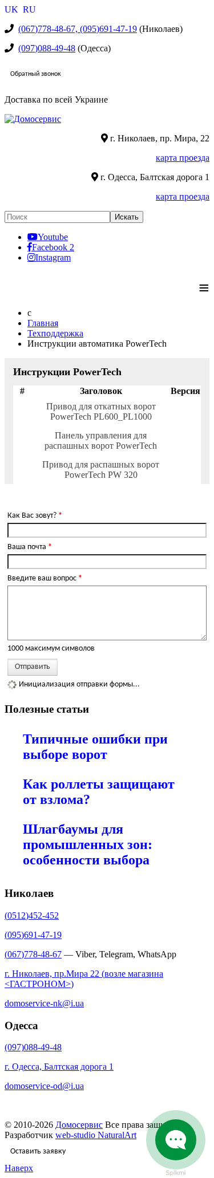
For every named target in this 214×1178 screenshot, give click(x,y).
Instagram (53, 257)
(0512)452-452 (32, 915)
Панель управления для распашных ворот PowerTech (101, 440)
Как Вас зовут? (34, 515)
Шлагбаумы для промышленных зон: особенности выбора (87, 844)
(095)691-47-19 (33, 935)
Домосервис (79, 1125)
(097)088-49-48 (46, 48)
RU (29, 9)
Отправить (32, 667)
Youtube (53, 236)
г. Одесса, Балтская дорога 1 (59, 1066)
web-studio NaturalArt (95, 1135)
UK (13, 9)
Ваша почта (29, 547)
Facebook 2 (53, 246)
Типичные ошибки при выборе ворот (95, 747)
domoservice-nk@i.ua (44, 1003)
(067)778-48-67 (33, 954)
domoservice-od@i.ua (44, 1086)
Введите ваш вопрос (44, 578)
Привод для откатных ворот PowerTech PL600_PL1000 (101, 411)
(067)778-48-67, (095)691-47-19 (77, 29)
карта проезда (182, 158)
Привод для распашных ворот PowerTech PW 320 (100, 470)
